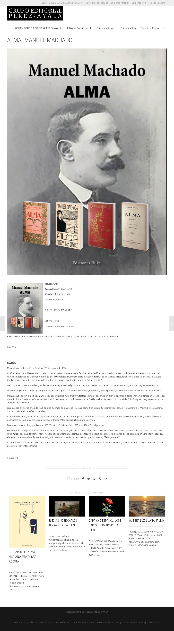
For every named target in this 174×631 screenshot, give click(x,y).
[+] (27, 522)
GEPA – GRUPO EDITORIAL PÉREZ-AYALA (61, 2)
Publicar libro (153, 622)
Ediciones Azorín (158, 2)
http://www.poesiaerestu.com (60, 325)
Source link (13, 457)
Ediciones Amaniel (120, 2)
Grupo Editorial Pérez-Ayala (130, 622)
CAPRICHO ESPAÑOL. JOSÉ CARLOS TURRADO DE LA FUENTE (105, 525)
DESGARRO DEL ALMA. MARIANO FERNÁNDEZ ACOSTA (22, 556)
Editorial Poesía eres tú (97, 2)
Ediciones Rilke (139, 2)
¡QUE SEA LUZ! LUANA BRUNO (146, 520)
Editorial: (18, 622)
